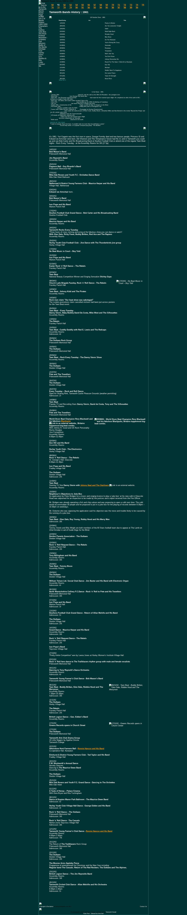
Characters (43, 26)
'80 (76, 7)
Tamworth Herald (111, 912)
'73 (131, 5)
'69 (106, 5)
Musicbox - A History (43, 38)
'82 (88, 7)
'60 (52, 5)
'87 (118, 7)
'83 (94, 7)
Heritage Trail (42, 50)
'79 (70, 7)
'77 (58, 7)
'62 (64, 5)
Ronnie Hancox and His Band (91, 748)
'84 (100, 7)
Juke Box (42, 32)
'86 (112, 7)
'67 (94, 5)
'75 (143, 5)
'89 (131, 7)
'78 (64, 7)
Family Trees (41, 54)
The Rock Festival (42, 35)
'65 (82, 5)
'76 (52, 7)
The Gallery (41, 29)
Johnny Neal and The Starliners (94, 485)
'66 (88, 5)
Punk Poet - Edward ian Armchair (93, 913)
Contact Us (143, 906)
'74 (137, 5)
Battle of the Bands (43, 46)
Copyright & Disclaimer (46, 906)
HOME (41, 17)
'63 (70, 5)
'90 (137, 7)
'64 (76, 5)
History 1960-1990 (43, 23)
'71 (118, 5)
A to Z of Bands (42, 19)
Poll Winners (42, 42)
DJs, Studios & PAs (42, 58)
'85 (106, 7)
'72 (124, 5)
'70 (112, 5)
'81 (82, 7)
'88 (124, 7)
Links (41, 62)
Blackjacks (66, 421)
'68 (100, 5)
